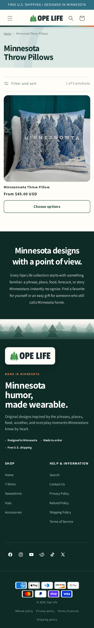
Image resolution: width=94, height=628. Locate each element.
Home (7, 33)
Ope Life (52, 602)
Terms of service (68, 611)
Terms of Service (61, 521)
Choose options (47, 206)
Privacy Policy (59, 493)
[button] (10, 18)
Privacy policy (45, 611)
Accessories (13, 512)
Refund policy (24, 611)
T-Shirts (10, 484)
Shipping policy (47, 619)
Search (54, 475)
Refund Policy (59, 503)
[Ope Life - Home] (30, 356)
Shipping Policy (60, 512)
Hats (8, 503)
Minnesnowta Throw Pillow (27, 187)
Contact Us (57, 484)
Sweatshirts (13, 493)
